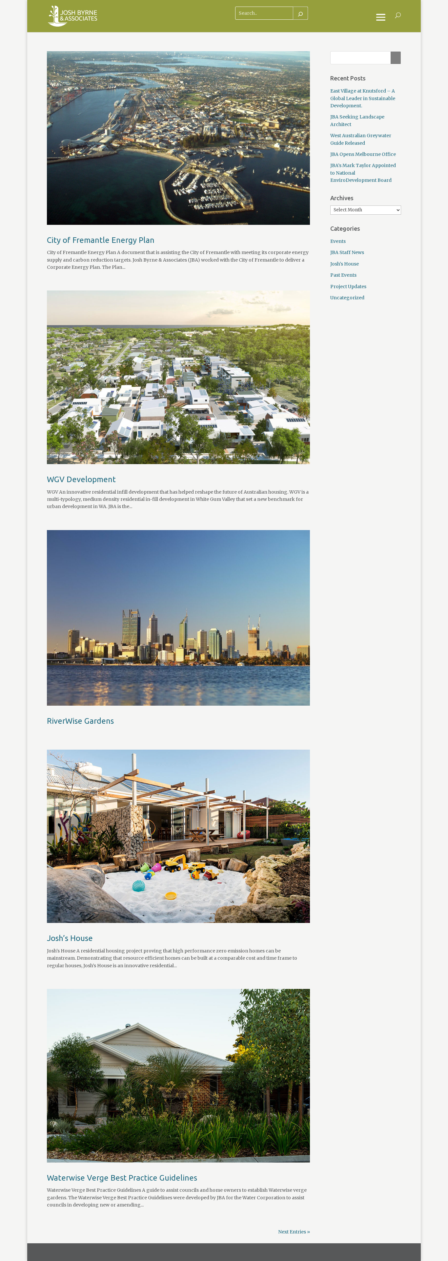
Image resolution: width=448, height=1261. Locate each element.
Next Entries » (294, 1232)
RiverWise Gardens (80, 720)
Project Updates (348, 286)
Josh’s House (70, 938)
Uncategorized (347, 298)
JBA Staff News (347, 252)
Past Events (343, 275)
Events (338, 241)
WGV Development (81, 479)
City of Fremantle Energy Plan (100, 240)
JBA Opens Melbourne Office (363, 154)
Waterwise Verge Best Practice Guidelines (122, 1177)
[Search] (300, 13)
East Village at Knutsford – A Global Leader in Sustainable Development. (362, 98)
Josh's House (344, 264)
